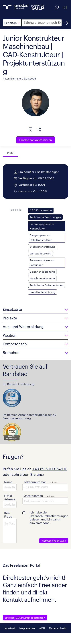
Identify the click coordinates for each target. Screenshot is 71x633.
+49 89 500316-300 (49, 469)
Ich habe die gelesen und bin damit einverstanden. (49, 518)
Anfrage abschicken (54, 540)
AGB (42, 628)
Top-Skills (15, 209)
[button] (12, 22)
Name (8, 482)
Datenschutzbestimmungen (49, 516)
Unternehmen (33, 495)
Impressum (27, 628)
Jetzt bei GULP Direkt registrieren (25, 617)
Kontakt (10, 628)
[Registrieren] (57, 7)
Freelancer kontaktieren (35, 140)
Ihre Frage (8, 514)
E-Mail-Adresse (9, 497)
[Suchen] (65, 22)
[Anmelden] (64, 7)
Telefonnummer (35, 482)
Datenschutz (57, 628)
